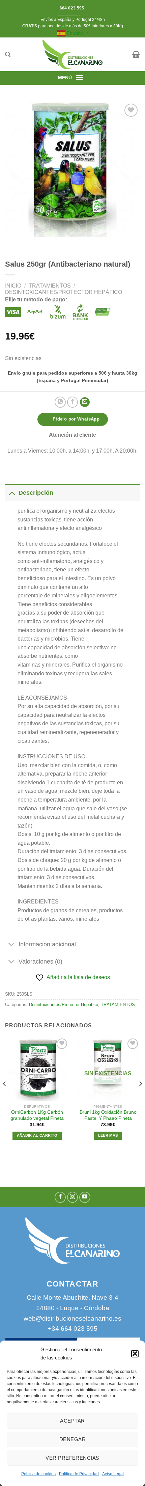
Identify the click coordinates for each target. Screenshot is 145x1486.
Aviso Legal (113, 1473)
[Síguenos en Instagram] (72, 1197)
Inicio (13, 286)
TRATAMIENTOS (50, 286)
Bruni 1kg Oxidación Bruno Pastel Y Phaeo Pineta (108, 1115)
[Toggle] (11, 492)
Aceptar (72, 1421)
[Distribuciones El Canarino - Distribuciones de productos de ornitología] (72, 54)
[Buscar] (7, 54)
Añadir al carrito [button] (37, 1135)
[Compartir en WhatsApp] (60, 402)
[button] (135, 1353)
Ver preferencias (72, 1458)
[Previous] (4, 1097)
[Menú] (79, 78)
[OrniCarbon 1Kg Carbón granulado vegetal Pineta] (37, 1069)
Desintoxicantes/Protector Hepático (63, 292)
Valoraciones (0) (40, 961)
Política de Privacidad (79, 1473)
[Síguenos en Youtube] (84, 1197)
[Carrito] (136, 54)
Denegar (72, 1439)
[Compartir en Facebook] (72, 402)
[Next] (140, 1097)
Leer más (108, 1135)
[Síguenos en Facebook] (60, 1197)
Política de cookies (38, 1473)
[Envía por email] (84, 402)
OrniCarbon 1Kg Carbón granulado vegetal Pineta (37, 1115)
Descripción (36, 492)
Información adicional (47, 944)
